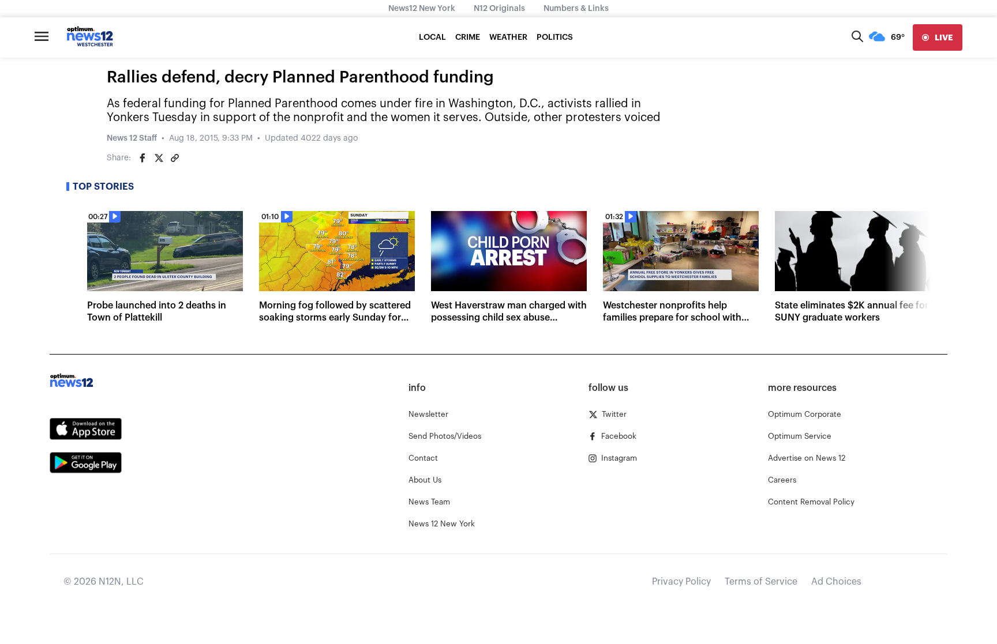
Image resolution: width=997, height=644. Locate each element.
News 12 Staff (132, 138)
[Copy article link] (174, 158)
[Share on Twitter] (158, 158)
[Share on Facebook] (142, 158)
